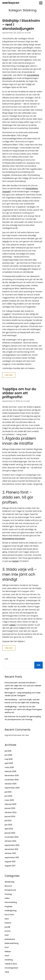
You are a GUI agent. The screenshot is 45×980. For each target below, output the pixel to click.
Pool (7, 947)
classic (12, 625)
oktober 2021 (10, 853)
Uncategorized (11, 968)
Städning (9, 959)
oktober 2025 (10, 783)
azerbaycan (10, 3)
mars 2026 (9, 767)
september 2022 (12, 845)
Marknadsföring (11, 943)
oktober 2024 (10, 812)
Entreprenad (10, 890)
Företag (8, 894)
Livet (7, 935)
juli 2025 (8, 792)
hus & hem (9, 914)
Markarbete (10, 939)
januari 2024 (10, 816)
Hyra (7, 918)
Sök (6, 659)
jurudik (7, 927)
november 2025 (12, 779)
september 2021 (12, 857)
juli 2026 (8, 751)
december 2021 (11, 849)
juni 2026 (8, 755)
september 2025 (12, 787)
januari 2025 (10, 808)
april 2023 (9, 828)
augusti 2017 (10, 865)
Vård (7, 972)
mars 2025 (9, 800)
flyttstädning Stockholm (13, 538)
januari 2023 (10, 833)
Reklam (8, 951)
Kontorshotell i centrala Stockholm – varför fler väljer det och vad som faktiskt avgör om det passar (23, 685)
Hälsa (7, 898)
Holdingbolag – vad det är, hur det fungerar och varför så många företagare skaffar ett (23, 709)
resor (7, 955)
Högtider (8, 906)
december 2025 (12, 775)
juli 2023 (8, 820)
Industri (8, 922)
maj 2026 (9, 759)
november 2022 (11, 837)
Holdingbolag (10, 910)
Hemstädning (11, 902)
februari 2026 (10, 771)
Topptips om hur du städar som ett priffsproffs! (19, 393)
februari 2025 (10, 804)
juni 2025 (8, 796)
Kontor (8, 931)
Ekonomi (8, 886)
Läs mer (9, 375)
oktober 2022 (10, 841)
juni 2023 (8, 824)
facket (15, 561)
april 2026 (9, 763)
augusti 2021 (10, 861)
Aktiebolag (9, 881)
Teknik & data (11, 963)
